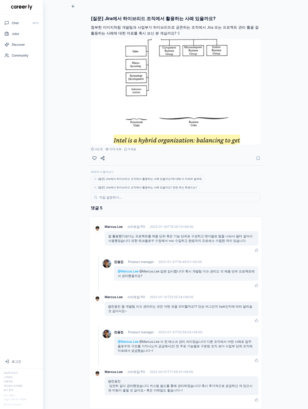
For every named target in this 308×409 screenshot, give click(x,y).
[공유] (102, 158)
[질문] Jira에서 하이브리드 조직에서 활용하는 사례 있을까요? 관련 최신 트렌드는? (147, 187)
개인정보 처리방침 (13, 385)
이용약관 (8, 381)
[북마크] (258, 158)
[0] (94, 158)
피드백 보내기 (11, 372)
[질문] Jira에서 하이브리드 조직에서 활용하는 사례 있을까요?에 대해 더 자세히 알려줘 (150, 179)
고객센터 (8, 377)
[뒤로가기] (73, 6)
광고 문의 (8, 389)
